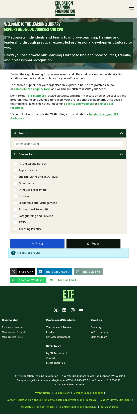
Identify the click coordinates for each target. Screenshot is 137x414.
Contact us (52, 358)
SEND (22, 222)
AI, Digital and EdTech (33, 163)
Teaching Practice (30, 229)
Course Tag (26, 154)
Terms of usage (109, 406)
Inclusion (24, 196)
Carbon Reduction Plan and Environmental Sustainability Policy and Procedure (51, 399)
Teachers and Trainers (59, 327)
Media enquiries (55, 362)
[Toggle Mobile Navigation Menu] (131, 9)
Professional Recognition (35, 209)
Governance (26, 183)
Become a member (12, 327)
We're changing (100, 332)
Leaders (50, 332)
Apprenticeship (28, 170)
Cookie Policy (62, 392)
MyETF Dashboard (56, 353)
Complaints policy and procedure (77, 406)
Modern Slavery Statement (115, 399)
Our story (96, 327)
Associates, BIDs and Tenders (37, 406)
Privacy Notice (42, 392)
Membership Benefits (14, 332)
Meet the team (99, 336)
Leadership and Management (38, 203)
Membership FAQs (12, 336)
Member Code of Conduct (88, 392)
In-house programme (33, 190)
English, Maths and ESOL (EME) (38, 177)
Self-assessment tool (58, 336)
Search (23, 133)
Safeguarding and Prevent (36, 216)
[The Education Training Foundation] (65, 8)
